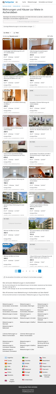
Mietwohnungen (32, 2)
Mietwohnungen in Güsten (10, 314)
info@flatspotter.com (28, 391)
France (44, 363)
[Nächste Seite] (39, 271)
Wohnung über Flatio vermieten (28, 387)
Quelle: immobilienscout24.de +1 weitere (43, 86)
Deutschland (46, 360)
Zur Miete (6, 33)
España (10, 363)
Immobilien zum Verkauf (45, 2)
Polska (9, 372)
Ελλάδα (27, 363)
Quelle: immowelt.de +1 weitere (41, 266)
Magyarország (47, 366)
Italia (26, 366)
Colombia (27, 360)
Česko (44, 357)
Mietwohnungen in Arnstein (28, 318)
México (9, 369)
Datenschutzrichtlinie (28, 390)
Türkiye (27, 375)
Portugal (27, 372)
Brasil (26, 357)
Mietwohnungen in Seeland (10, 318)
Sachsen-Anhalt (7, 6)
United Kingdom (11, 380)
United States (28, 380)
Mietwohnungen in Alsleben (45, 322)
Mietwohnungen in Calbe (27, 349)
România (45, 372)
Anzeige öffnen (7, 59)
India (9, 366)
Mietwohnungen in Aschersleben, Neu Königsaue (43, 305)
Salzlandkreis (16, 6)
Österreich (45, 369)
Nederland (28, 369)
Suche (24, 2)
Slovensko (10, 375)
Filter (17, 33)
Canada (10, 360)
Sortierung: (6, 36)
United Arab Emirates (47, 376)
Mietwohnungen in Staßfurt (28, 322)
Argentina (10, 357)
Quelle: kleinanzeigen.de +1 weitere (16, 138)
